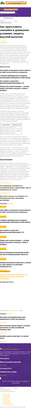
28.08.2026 (3, 322)
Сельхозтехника (8, 18)
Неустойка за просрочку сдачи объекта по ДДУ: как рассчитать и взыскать (15, 71)
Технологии (6, 401)
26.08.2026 (3, 341)
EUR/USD (13, 310)
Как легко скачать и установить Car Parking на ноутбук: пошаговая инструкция (14, 276)
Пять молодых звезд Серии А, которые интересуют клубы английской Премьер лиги (15, 327)
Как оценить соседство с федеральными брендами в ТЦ (12, 82)
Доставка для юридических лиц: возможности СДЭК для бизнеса (13, 318)
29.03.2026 (3, 270)
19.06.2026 (3, 225)
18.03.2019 (3, 375)
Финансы (6, 399)
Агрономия (6, 396)
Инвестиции (7, 394)
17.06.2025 (3, 41)
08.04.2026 (3, 257)
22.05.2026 (3, 235)
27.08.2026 (3, 333)
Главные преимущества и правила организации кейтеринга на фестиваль (15, 76)
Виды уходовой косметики (10, 362)
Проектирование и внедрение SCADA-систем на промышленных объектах (14, 253)
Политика (6, 397)
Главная (2, 22)
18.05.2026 (3, 247)
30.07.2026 (3, 215)
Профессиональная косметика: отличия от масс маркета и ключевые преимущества (15, 264)
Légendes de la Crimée (8, 372)
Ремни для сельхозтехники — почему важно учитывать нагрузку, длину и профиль (14, 88)
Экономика (8, 22)
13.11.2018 (3, 365)
